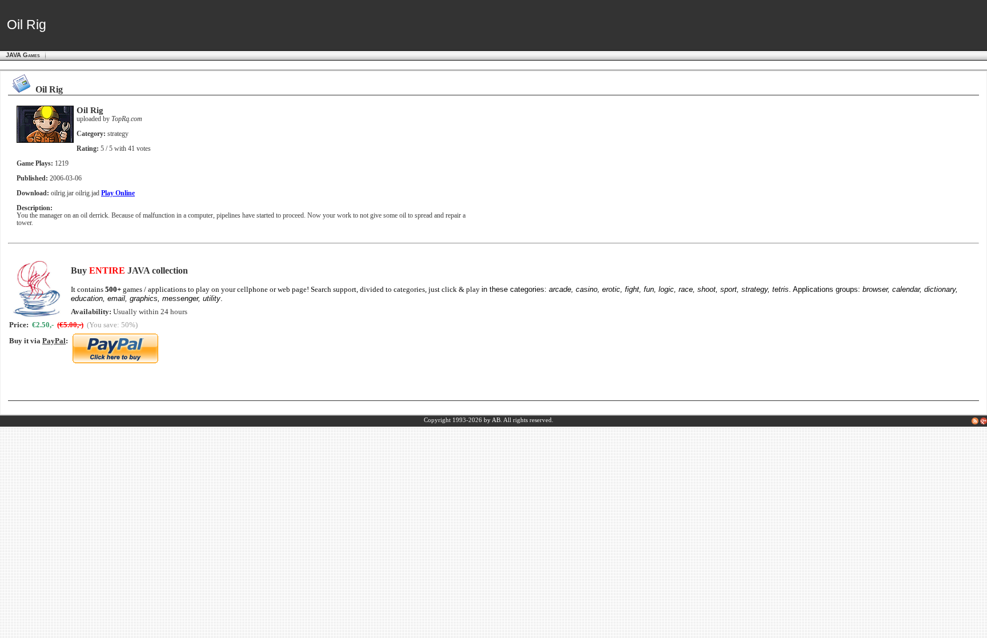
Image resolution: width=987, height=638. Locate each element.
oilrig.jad (87, 193)
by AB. (493, 420)
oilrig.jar (62, 193)
